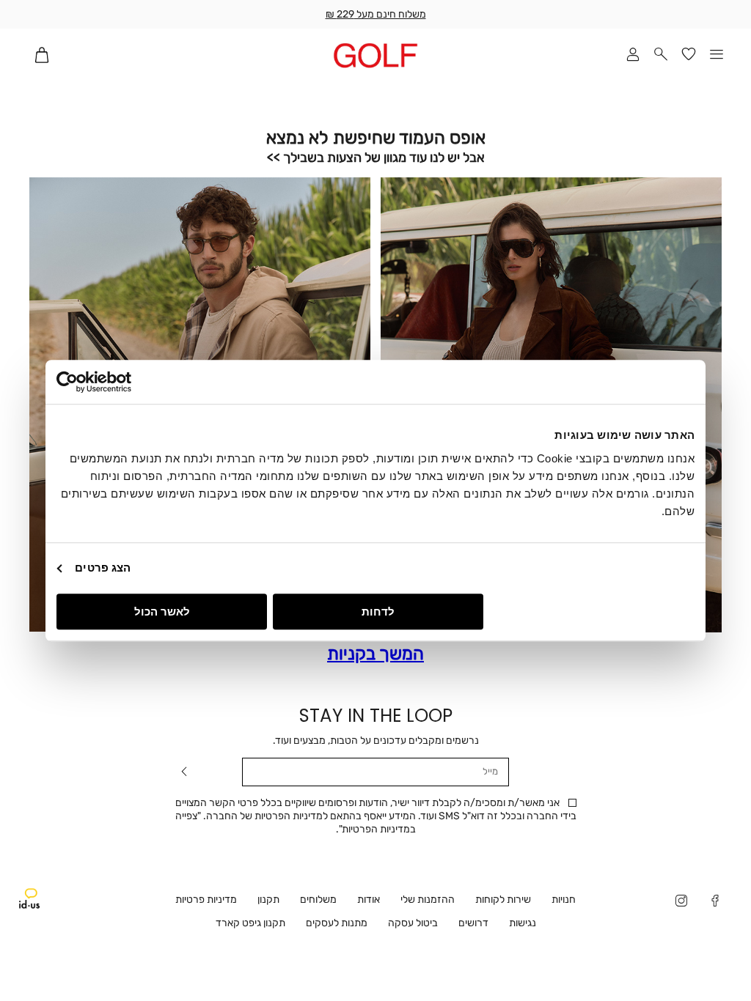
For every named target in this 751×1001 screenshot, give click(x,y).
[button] (661, 55)
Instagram (681, 902)
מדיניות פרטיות (206, 899)
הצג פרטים (103, 567)
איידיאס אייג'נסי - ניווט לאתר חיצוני (29, 898)
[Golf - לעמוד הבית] (375, 55)
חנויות (564, 899)
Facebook (715, 902)
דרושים (473, 923)
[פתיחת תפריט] (716, 55)
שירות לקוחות (503, 899)
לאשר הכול (162, 611)
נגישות (522, 923)
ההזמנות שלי (427, 899)
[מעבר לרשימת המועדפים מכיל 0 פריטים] (689, 55)
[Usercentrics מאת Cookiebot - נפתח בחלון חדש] (120, 382)
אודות (368, 899)
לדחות (378, 611)
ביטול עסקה (413, 923)
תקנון (268, 899)
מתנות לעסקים (336, 923)
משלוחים (318, 899)
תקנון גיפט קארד (250, 923)
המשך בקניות (375, 654)
